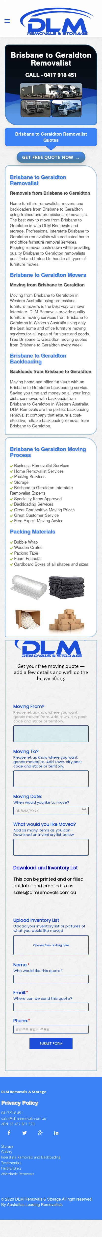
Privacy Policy (19, 1099)
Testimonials (11, 1159)
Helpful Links (11, 1164)
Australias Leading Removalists (35, 1201)
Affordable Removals (17, 1170)
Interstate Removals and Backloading (30, 1153)
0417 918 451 (60, 74)
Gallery (6, 1148)
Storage (7, 1143)
